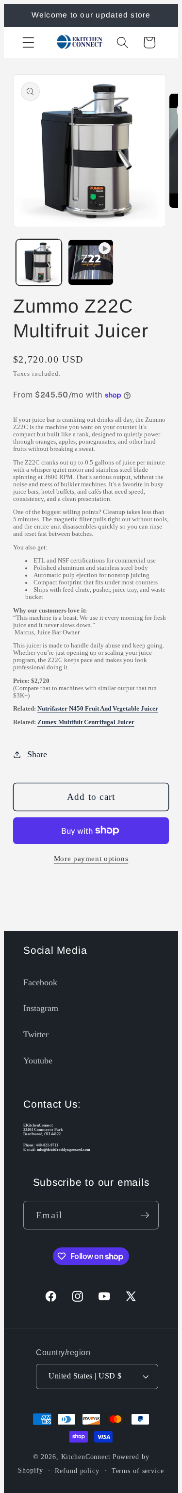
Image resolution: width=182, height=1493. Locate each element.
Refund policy (77, 1471)
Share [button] (37, 754)
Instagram (40, 1008)
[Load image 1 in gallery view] (39, 262)
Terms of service (138, 1471)
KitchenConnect (86, 1456)
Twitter (36, 1034)
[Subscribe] (145, 1215)
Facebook (40, 982)
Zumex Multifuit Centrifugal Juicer (85, 722)
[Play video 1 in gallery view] (91, 262)
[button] (28, 42)
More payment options (91, 859)
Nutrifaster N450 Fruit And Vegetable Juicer (97, 708)
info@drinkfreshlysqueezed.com (63, 1149)
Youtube (37, 1060)
